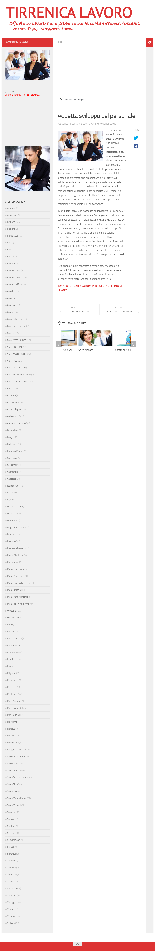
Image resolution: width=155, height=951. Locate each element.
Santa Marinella (14, 805)
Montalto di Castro (16, 569)
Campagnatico (14, 270)
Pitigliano (11, 673)
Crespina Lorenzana (16, 423)
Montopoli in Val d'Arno (18, 603)
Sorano (10, 846)
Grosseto (11, 465)
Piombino (11, 659)
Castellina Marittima (16, 367)
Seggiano (11, 833)
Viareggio (11, 902)
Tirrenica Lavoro (69, 12)
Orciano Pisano (14, 617)
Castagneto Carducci (16, 340)
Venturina (11, 895)
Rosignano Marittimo (17, 749)
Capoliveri (11, 305)
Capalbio (11, 291)
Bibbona (11, 222)
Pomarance (12, 680)
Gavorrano (12, 458)
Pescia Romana (14, 638)
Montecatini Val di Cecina (18, 583)
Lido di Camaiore (15, 506)
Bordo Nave (12, 235)
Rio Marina (12, 721)
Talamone (12, 860)
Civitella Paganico (15, 409)
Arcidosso (11, 215)
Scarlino (11, 826)
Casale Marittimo (15, 319)
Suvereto (11, 853)
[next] (133, 344)
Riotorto (11, 728)
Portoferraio (13, 715)
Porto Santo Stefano (16, 708)
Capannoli (11, 298)
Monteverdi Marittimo (17, 597)
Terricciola (12, 874)
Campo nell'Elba (14, 284)
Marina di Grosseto (16, 548)
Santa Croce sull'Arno (17, 777)
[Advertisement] (99, 68)
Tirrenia (10, 881)
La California (12, 492)
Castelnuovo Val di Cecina (19, 374)
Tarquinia (11, 867)
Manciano (11, 534)
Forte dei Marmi (14, 451)
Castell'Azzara (13, 360)
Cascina (10, 333)
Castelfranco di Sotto (17, 353)
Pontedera (12, 694)
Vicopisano (12, 916)
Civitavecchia (13, 402)
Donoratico (12, 430)
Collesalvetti (13, 416)
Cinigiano (11, 395)
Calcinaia (11, 256)
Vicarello (11, 909)
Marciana (11, 541)
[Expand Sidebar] (149, 42)
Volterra (11, 923)
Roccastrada (13, 742)
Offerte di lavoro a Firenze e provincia (22, 94)
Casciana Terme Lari (16, 326)
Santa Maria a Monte (17, 798)
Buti (9, 242)
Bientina (11, 228)
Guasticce (11, 478)
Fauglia (10, 437)
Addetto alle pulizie (124, 349)
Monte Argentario (15, 576)
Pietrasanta (12, 652)
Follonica (11, 444)
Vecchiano (12, 888)
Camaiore (11, 263)
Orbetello (11, 610)
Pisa (60, 42)
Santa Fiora (12, 784)
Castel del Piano (14, 347)
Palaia (10, 624)
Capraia (10, 312)
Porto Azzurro (13, 701)
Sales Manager (86, 349)
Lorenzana (12, 520)
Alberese (11, 208)
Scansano (11, 819)
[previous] (59, 344)
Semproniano (13, 840)
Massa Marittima (15, 555)
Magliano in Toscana (16, 527)
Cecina (10, 388)
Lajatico (10, 499)
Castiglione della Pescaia (18, 381)
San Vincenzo (13, 770)
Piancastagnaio (14, 645)
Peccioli (10, 631)
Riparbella (11, 735)
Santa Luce (12, 791)
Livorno (10, 513)
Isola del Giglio (14, 485)
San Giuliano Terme (16, 756)
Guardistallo (12, 472)
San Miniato (12, 763)
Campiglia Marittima (16, 277)
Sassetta (11, 812)
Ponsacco (11, 687)
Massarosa (12, 562)
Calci (9, 249)
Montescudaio (14, 590)
